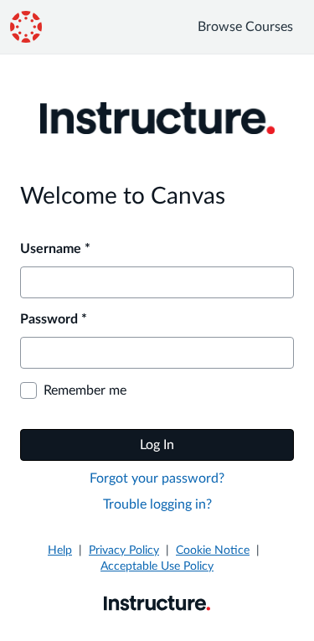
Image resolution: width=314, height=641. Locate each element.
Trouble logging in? (157, 504)
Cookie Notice (213, 550)
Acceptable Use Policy (157, 566)
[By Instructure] (157, 602)
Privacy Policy (124, 550)
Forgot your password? (157, 478)
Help (60, 550)
